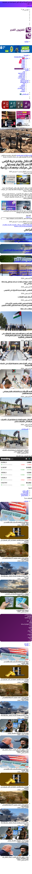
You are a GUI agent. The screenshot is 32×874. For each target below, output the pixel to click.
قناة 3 (23, 64)
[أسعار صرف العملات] (14, 609)
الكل (23, 71)
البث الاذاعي (24, 94)
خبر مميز (28, 217)
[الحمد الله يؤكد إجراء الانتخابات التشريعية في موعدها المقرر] (16, 388)
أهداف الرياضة (24, 80)
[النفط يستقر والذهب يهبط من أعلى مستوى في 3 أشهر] (14, 538)
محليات (23, 79)
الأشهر (26, 643)
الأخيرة (26, 645)
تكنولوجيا (22, 86)
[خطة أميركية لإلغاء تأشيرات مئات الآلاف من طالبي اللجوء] (14, 660)
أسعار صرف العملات (22, 261)
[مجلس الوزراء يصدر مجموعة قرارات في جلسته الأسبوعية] (16, 360)
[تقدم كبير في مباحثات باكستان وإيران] (14, 731)
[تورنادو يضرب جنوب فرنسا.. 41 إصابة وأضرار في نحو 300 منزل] (14, 556)
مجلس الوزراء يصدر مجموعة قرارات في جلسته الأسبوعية (16, 364)
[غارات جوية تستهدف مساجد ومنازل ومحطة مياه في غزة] (14, 574)
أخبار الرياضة (21, 73)
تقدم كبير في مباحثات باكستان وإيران (18, 733)
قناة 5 (23, 67)
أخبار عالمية (22, 76)
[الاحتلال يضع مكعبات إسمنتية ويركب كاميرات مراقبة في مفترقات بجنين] (16, 416)
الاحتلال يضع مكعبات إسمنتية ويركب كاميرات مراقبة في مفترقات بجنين (16, 420)
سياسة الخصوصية (19, 57)
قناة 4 (23, 65)
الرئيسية (26, 55)
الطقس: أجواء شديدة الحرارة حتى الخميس (16, 594)
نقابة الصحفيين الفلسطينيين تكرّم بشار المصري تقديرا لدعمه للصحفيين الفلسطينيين (16, 272)
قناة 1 (22, 59)
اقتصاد (23, 85)
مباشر (25, 58)
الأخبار (26, 70)
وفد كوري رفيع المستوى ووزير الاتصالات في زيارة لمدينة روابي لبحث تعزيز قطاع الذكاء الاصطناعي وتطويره (17, 335)
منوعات (22, 91)
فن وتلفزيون (21, 88)
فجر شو (21, 68)
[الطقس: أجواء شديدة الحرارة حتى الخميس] (14, 592)
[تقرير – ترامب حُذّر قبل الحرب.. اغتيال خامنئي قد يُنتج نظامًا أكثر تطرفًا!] (14, 748)
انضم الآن (29, 6)
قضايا (23, 89)
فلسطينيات (21, 77)
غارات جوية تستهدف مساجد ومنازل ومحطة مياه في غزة (16, 240)
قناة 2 (22, 62)
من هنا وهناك (24, 82)
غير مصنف (29, 265)
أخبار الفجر (22, 74)
